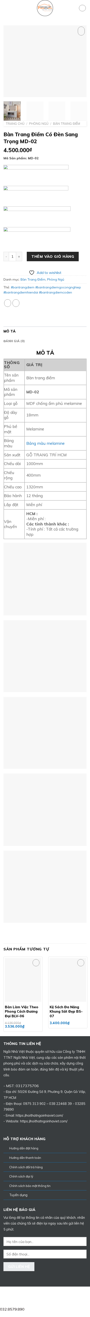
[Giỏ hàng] (82, 8)
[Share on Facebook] (7, 303)
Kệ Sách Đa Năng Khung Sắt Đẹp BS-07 (66, 1011)
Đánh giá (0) (14, 341)
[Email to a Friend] (15, 303)
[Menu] (5, 8)
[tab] (45, 331)
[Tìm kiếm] (73, 8)
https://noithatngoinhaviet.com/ (43, 1121)
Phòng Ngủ (38, 123)
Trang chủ (15, 123)
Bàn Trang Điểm (66, 123)
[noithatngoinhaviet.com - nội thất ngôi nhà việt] (45, 8)
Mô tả (9, 331)
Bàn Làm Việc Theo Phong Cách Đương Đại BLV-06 (21, 1011)
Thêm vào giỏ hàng (52, 256)
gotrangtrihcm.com (50, 1294)
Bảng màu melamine (45, 443)
